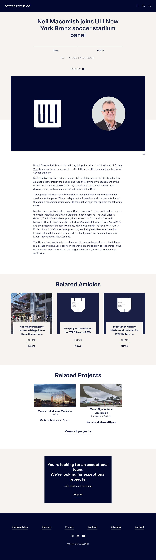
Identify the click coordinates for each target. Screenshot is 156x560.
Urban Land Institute (99, 165)
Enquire (78, 494)
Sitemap (116, 527)
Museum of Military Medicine (58, 226)
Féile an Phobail (42, 233)
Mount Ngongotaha (44, 237)
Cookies (92, 527)
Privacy (69, 527)
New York (73, 58)
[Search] (143, 5)
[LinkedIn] (78, 537)
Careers (46, 527)
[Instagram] (72, 537)
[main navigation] (137, 5)
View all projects (78, 431)
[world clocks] (149, 5)
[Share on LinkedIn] (83, 69)
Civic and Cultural (87, 58)
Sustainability (20, 527)
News (55, 50)
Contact (139, 527)
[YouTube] (83, 537)
